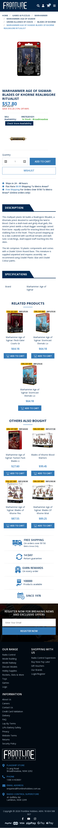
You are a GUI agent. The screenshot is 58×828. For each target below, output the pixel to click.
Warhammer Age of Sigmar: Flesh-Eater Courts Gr (15, 340)
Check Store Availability (19, 123)
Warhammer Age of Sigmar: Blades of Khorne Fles (15, 510)
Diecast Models (9, 666)
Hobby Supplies (9, 670)
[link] (22, 818)
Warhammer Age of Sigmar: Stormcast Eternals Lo (42, 340)
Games (5, 682)
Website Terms (9, 735)
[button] (29, 170)
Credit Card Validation (12, 711)
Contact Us (7, 707)
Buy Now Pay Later (40, 661)
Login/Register (38, 673)
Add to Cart (43, 161)
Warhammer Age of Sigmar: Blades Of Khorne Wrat (42, 510)
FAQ (4, 719)
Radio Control (8, 654)
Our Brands (36, 669)
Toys (4, 678)
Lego (4, 686)
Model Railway (9, 662)
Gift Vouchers (37, 665)
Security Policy (9, 743)
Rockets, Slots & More (13, 674)
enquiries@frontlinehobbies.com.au (23, 788)
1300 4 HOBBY (14, 779)
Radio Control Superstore (43, 657)
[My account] (43, 5)
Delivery (6, 715)
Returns (6, 739)
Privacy (5, 731)
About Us (6, 699)
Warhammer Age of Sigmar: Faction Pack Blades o (15, 457)
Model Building (9, 658)
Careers (6, 703)
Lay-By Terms (9, 723)
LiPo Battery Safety (11, 727)
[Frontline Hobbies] (15, 5)
